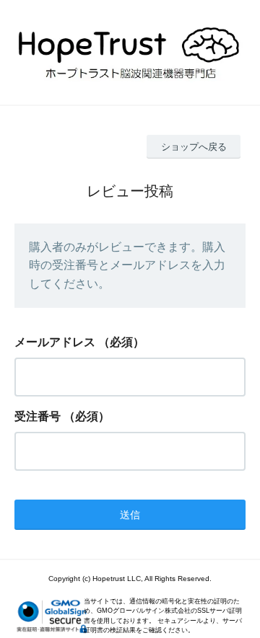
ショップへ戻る (194, 146)
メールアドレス (54, 342)
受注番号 (37, 416)
